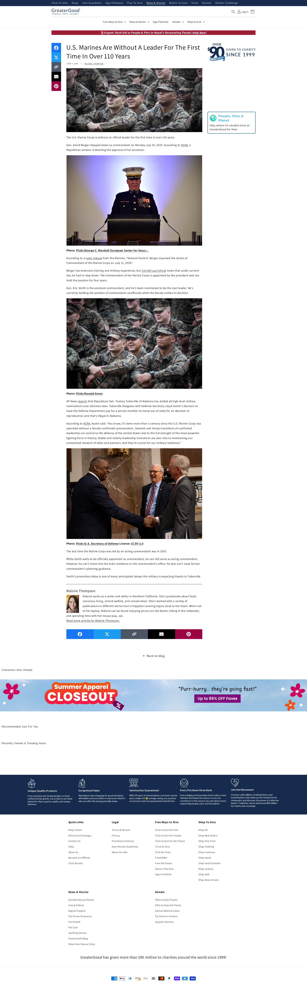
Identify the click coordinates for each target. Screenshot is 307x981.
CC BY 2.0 (137, 543)
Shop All (203, 829)
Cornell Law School (154, 270)
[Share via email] (56, 76)
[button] (233, 11)
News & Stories (155, 3)
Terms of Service (121, 829)
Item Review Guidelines (125, 846)
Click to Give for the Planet (170, 841)
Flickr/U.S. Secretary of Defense (97, 543)
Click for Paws (163, 852)
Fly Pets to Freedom (166, 916)
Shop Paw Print (206, 841)
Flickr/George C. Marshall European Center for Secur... (112, 250)
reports (82, 401)
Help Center (75, 829)
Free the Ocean (163, 863)
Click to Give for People (168, 835)
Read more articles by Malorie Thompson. (93, 620)
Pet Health (74, 921)
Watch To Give (178, 3)
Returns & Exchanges (80, 835)
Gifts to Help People (166, 899)
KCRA (184, 145)
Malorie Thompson (94, 63)
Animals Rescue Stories (81, 899)
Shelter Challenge (226, 3)
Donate (206, 3)
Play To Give (134, 3)
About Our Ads (119, 852)
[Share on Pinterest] (56, 86)
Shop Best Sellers (208, 835)
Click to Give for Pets (166, 829)
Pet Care (73, 927)
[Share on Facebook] (56, 48)
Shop (75, 3)
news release (94, 258)
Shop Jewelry (205, 868)
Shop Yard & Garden (209, 863)
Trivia (194, 3)
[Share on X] (56, 57)
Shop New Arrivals (208, 879)
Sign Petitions (114, 3)
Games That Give (164, 868)
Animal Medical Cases (167, 910)
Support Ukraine (164, 921)
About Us (73, 852)
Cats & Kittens (76, 905)
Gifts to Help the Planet (168, 905)
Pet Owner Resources (80, 916)
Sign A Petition (163, 874)
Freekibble (161, 857)
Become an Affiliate (79, 857)
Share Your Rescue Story (81, 944)
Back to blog (156, 656)
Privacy (116, 835)
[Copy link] (56, 67)
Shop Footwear (206, 852)
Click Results (75, 863)
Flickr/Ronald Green (89, 393)
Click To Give (59, 3)
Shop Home (204, 857)
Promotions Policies (123, 841)
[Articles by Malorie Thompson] (72, 603)
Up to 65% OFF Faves (217, 698)
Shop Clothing (206, 846)
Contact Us (74, 841)
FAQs (71, 846)
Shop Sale (204, 874)
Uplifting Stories (77, 932)
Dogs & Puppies (77, 910)
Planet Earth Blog (78, 938)
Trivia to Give (162, 846)
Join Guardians (92, 3)
